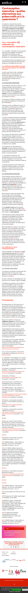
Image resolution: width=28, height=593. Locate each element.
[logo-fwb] (11, 570)
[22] (10, 313)
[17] (7, 221)
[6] (16, 90)
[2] (24, 57)
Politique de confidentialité (14, 591)
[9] (14, 108)
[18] (11, 227)
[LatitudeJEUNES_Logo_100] (23, 560)
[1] (19, 42)
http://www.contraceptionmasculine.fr (12, 404)
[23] (13, 319)
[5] (10, 78)
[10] (7, 114)
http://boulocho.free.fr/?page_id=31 (11, 377)
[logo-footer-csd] (20, 560)
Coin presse (4, 553)
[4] (8, 73)
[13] (15, 184)
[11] (7, 128)
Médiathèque (13, 553)
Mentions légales (5, 555)
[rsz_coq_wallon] (17, 570)
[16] (23, 208)
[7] (14, 96)
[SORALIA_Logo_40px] (13, 560)
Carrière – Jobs (5, 552)
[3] (21, 63)
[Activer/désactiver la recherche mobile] (22, 2)
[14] (6, 190)
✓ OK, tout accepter (16, 589)
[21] (12, 276)
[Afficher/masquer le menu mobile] (25, 2)
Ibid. (5, 434)
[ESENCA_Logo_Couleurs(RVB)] (7, 560)
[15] (22, 204)
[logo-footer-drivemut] (10, 560)
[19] (13, 237)
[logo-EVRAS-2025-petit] (23, 570)
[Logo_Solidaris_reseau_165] (5, 570)
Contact (13, 552)
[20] (19, 251)
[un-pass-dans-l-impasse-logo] (4, 560)
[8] (10, 102)
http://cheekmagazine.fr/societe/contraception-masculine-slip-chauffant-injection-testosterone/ (14, 395)
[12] (7, 181)
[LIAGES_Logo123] (17, 560)
